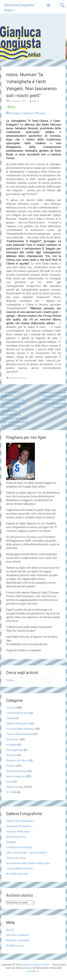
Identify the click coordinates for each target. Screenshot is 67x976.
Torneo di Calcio (16, 857)
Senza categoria (15, 776)
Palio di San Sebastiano (20, 820)
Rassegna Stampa (16, 771)
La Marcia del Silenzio (19, 847)
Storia (9, 781)
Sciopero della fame (18, 831)
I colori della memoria (19, 734)
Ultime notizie (18, 377)
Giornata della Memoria (20, 728)
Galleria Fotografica (17, 723)
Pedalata (11, 842)
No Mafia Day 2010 (17, 873)
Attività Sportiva (15, 836)
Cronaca (11, 707)
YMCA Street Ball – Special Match (26, 852)
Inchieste (11, 744)
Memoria (11, 755)
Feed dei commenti (17, 940)
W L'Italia (11, 792)
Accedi (10, 929)
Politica (10, 765)
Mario (35, 101)
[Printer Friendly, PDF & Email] (11, 107)
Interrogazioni (15, 749)
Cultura (10, 718)
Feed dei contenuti (17, 935)
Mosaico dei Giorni (17, 760)
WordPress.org (15, 945)
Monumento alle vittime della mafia (27, 863)
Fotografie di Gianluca (19, 826)
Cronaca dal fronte (17, 712)
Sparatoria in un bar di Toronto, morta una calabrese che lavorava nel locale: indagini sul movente (52, 400)
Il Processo (12, 739)
